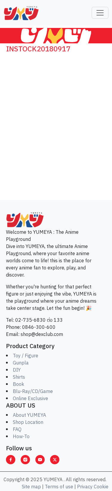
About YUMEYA (29, 415)
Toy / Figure (25, 356)
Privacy (85, 487)
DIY (17, 370)
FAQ (17, 430)
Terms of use (59, 487)
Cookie (101, 487)
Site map (31, 487)
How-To (21, 437)
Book (18, 385)
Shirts (19, 377)
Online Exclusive (30, 399)
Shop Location (28, 423)
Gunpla (21, 363)
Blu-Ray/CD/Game (33, 392)
